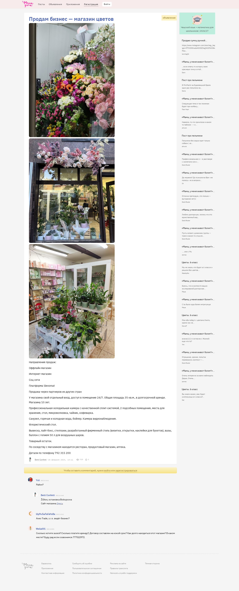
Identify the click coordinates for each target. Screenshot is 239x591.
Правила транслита (119, 568)
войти (107, 470)
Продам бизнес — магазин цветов (71, 18)
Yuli (38, 480)
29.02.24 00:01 (50, 529)
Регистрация (91, 4)
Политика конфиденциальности (87, 573)
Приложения (47, 568)
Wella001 (41, 528)
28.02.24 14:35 (45, 480)
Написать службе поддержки (123, 573)
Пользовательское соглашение (86, 568)
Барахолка (46, 563)
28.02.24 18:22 (60, 514)
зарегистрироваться (126, 470)
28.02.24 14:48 (60, 495)
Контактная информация (52, 573)
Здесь (60, 503)
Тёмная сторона (152, 563)
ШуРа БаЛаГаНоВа (45, 513)
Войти (107, 4)
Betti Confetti (40, 459)
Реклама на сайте (118, 563)
